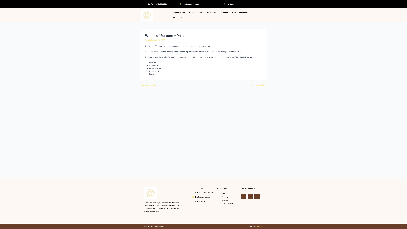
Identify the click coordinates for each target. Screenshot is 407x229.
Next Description (259, 85)
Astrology (224, 12)
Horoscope (211, 12)
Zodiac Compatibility (240, 12)
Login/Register (179, 12)
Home (191, 12)
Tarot (200, 12)
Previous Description (149, 85)
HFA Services (259, 226)
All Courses (178, 17)
